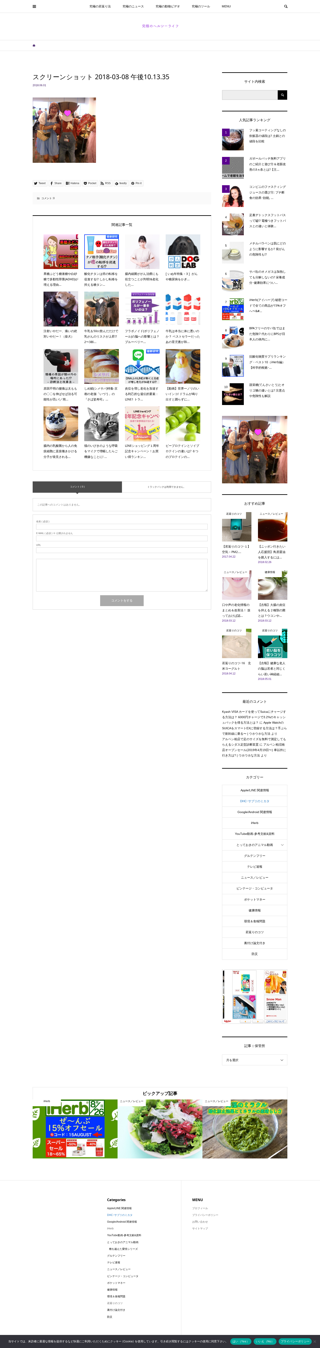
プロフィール (200, 1208)
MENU (226, 6)
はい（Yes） (240, 1341)
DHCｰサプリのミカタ (254, 801)
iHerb (254, 823)
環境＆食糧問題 (254, 921)
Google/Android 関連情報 (254, 812)
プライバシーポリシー (205, 1215)
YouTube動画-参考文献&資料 (255, 833)
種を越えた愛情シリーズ (123, 1249)
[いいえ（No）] (314, 1341)
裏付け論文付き (254, 943)
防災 (255, 954)
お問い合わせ (200, 1221)
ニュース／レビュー (254, 877)
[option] (75, 1128)
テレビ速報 (254, 866)
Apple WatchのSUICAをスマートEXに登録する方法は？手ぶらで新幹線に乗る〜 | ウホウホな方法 (254, 728)
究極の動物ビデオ (168, 6)
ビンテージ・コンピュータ (254, 888)
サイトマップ (200, 1228)
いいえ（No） (265, 1341)
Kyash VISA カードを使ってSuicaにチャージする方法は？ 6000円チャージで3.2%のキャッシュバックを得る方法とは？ (254, 717)
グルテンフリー (254, 855)
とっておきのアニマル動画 (254, 845)
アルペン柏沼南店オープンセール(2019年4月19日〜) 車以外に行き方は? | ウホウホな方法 (254, 750)
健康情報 (255, 910)
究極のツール (201, 6)
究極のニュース (133, 6)
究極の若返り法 (100, 6)
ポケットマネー (254, 899)
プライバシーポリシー (295, 1341)
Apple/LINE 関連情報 (255, 790)
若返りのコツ (255, 932)
